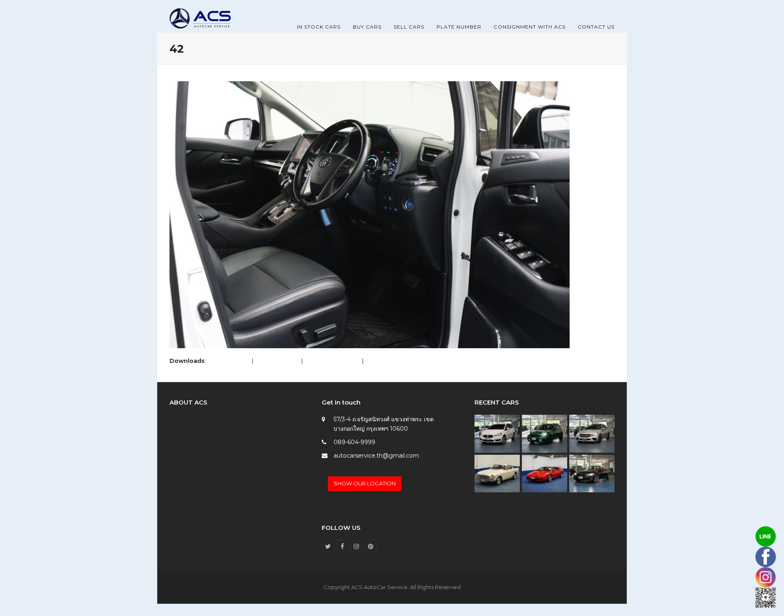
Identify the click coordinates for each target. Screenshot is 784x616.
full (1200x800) (228, 361)
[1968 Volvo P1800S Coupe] (497, 473)
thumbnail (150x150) (393, 361)
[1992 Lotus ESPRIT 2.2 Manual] (544, 473)
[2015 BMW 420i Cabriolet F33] (592, 473)
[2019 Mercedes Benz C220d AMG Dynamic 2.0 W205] (592, 433)
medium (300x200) (332, 361)
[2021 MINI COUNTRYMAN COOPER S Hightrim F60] (544, 433)
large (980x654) (277, 361)
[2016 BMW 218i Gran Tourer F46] (497, 433)
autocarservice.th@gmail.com (376, 455)
